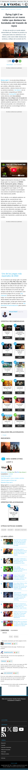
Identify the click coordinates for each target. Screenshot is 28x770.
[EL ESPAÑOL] (26, 4)
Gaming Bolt (12, 94)
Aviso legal (3, 751)
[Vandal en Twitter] (9, 729)
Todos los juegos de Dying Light (9, 480)
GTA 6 (25, 1)
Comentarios (5, 630)
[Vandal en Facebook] (3, 729)
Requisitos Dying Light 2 (7, 482)
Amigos (4, 632)
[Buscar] (22, 4)
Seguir (3, 458)
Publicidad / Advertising (6, 747)
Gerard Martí (10, 64)
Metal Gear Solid (5, 1)
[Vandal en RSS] (3, 734)
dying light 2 (10, 529)
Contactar (3, 745)
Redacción (3, 743)
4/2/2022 (10, 474)
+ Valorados (14, 630)
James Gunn (20, 1)
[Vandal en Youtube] (21, 729)
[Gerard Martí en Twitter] (10, 314)
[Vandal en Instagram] (15, 729)
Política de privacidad (5, 749)
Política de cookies (5, 753)
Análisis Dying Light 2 (6, 476)
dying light (3, 529)
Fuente (4, 435)
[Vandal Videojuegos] (14, 4)
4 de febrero (17, 90)
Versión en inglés (14, 763)
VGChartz (3, 758)
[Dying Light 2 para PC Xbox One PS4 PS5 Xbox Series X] (6, 467)
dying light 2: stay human (20, 529)
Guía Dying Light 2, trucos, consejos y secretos (12, 478)
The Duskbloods (13, 1)
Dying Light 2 (5, 80)
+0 (16, 643)
